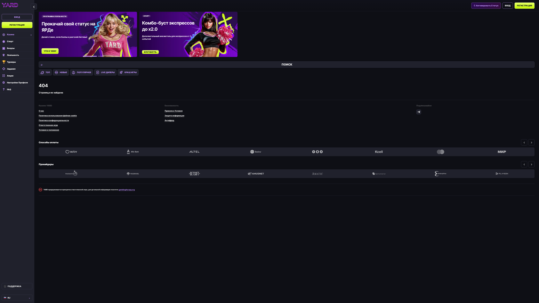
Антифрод (169, 120)
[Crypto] (317, 152)
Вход (17, 17)
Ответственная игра (48, 125)
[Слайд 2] (101, 56)
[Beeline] (256, 152)
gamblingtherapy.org (127, 190)
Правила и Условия (174, 111)
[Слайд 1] (90, 56)
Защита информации (174, 115)
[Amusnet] (256, 173)
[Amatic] (317, 173)
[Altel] (194, 152)
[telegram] (418, 112)
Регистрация (17, 25)
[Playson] (502, 173)
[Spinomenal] (379, 173)
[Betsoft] (194, 173)
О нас (41, 111)
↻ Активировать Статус (486, 5)
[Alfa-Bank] (133, 152)
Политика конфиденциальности (54, 120)
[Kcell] (379, 152)
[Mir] (502, 152)
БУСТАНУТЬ (150, 52)
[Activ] (71, 152)
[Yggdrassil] (133, 173)
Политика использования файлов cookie (58, 115)
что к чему (50, 51)
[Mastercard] (440, 152)
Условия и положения (49, 130)
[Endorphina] (440, 173)
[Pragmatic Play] (71, 173)
